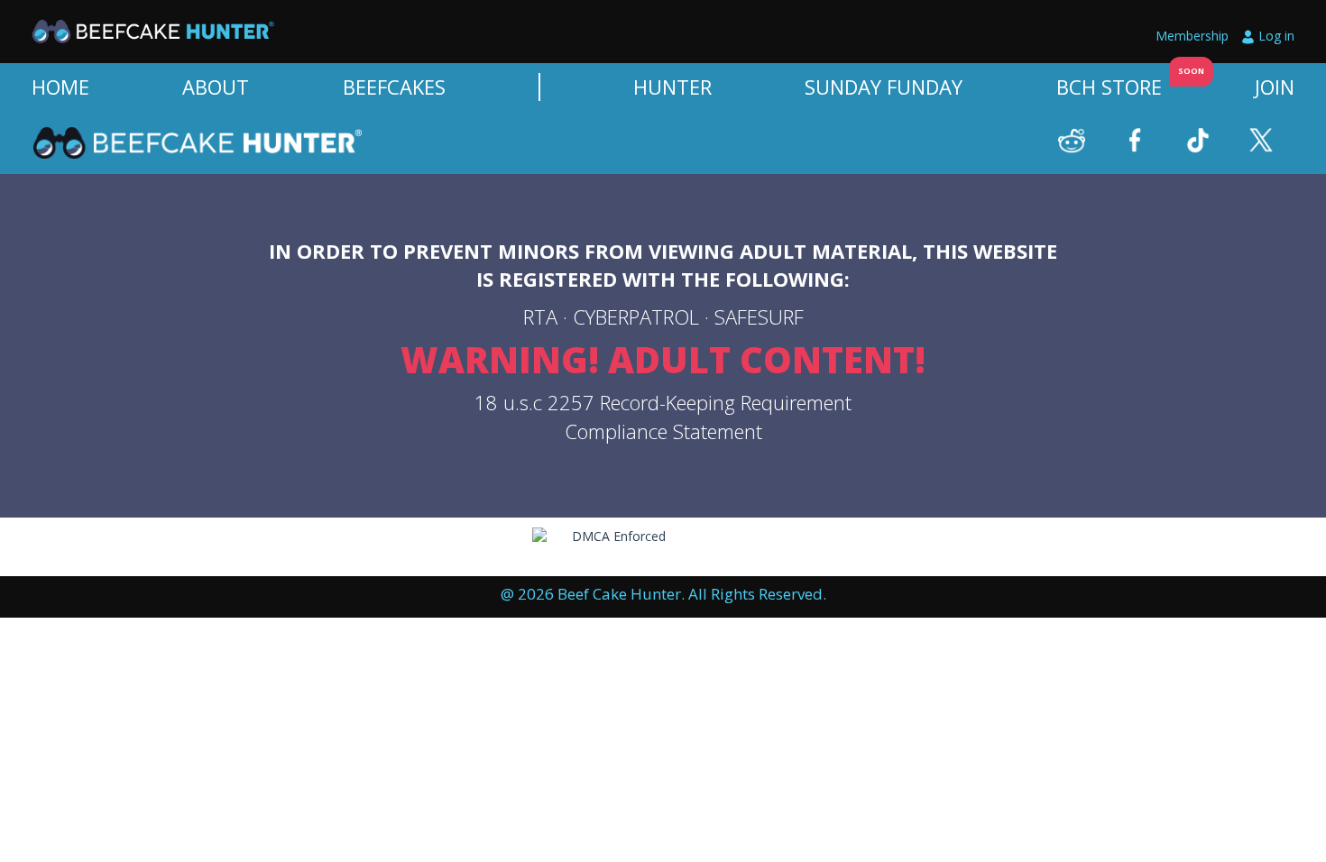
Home (60, 86)
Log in (1276, 35)
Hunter (672, 86)
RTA (540, 316)
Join (1274, 86)
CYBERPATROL (636, 316)
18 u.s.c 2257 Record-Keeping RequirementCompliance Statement (663, 416)
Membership (1192, 35)
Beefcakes (394, 86)
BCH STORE (1109, 86)
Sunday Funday (883, 86)
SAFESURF (759, 316)
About (215, 86)
